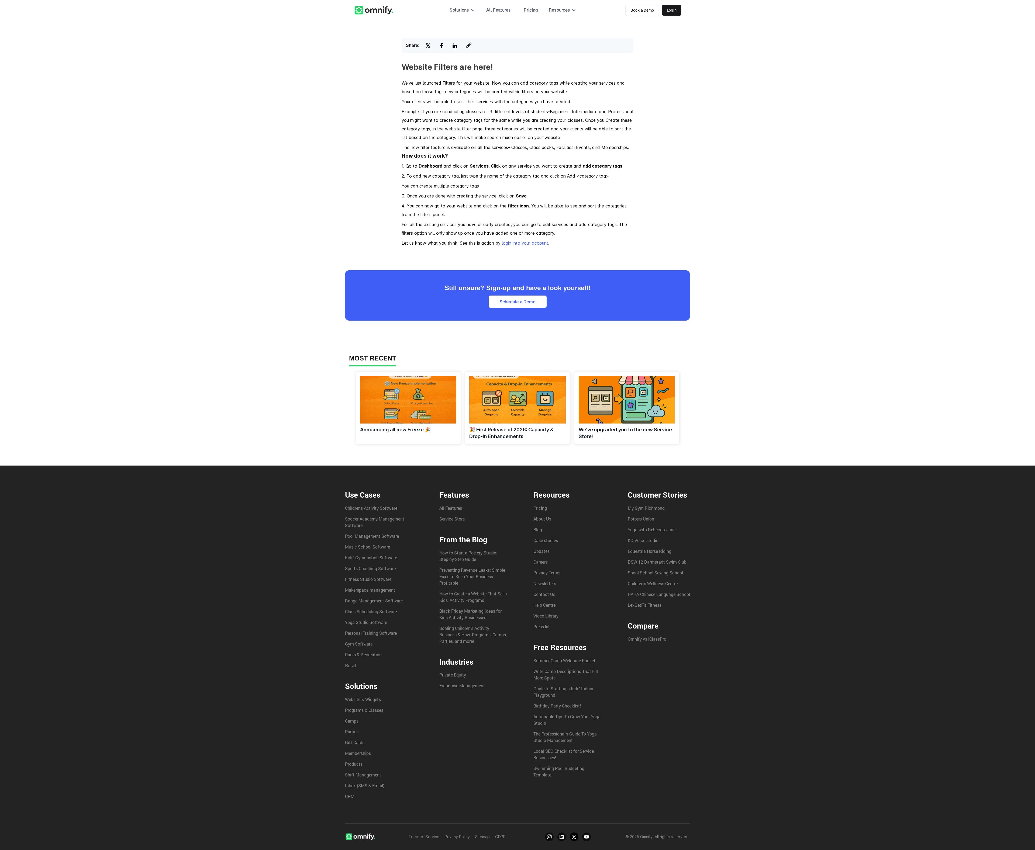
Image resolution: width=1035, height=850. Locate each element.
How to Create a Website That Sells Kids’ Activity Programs (473, 597)
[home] (374, 10)
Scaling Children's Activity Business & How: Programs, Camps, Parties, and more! (473, 634)
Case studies (545, 540)
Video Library (545, 616)
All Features (450, 508)
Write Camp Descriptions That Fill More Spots (565, 674)
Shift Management (363, 775)
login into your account (525, 243)
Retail (350, 665)
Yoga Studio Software (366, 622)
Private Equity (452, 675)
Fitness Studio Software (368, 579)
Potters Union (641, 519)
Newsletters (544, 583)
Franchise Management (462, 685)
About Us (542, 519)
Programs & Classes (364, 710)
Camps (351, 721)
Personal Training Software (371, 633)
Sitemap (482, 836)
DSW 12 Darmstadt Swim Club (657, 562)
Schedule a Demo (518, 301)
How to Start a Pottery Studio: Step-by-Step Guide (468, 556)
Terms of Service (424, 836)
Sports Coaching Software (370, 568)
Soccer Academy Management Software (374, 522)
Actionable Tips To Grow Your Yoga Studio (567, 720)
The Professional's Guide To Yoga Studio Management (565, 737)
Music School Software (367, 547)
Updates (541, 551)
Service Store (452, 519)
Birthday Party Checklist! (557, 706)
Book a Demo (642, 10)
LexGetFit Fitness (644, 605)
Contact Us (544, 594)
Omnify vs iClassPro (647, 639)
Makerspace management (370, 590)
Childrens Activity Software (371, 508)
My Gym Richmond (646, 508)
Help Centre (544, 605)
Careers (540, 562)
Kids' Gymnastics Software (371, 557)
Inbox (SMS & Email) (364, 785)
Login (672, 10)
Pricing (531, 10)
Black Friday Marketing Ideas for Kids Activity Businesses (470, 614)
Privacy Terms (546, 572)
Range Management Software (374, 600)
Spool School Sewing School (655, 572)
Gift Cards (354, 742)
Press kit (541, 626)
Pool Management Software (372, 536)
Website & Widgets (363, 699)
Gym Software (358, 644)
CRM (349, 796)
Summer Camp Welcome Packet (564, 660)
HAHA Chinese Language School (659, 594)
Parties (351, 731)
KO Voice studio (643, 540)
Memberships (358, 753)
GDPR (500, 836)
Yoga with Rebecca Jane (651, 529)
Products (354, 764)
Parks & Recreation (363, 654)
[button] (462, 10)
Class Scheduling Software (371, 611)
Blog (537, 529)
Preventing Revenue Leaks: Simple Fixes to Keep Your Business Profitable (472, 576)
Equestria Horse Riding (649, 551)
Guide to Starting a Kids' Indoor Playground (563, 692)
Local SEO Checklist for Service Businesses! (563, 754)
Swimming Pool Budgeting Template (558, 771)
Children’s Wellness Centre (653, 583)
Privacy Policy (457, 836)
